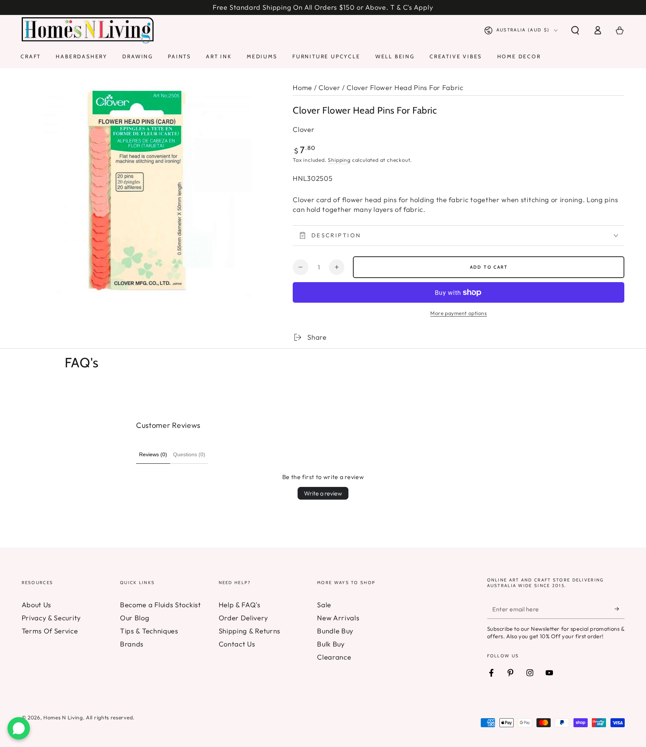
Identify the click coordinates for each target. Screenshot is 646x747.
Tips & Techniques (149, 631)
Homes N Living (63, 717)
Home (302, 87)
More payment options (458, 313)
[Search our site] (575, 30)
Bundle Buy (335, 631)
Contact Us (237, 644)
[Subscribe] (619, 608)
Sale (324, 605)
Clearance (334, 657)
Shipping (339, 160)
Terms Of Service (50, 631)
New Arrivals (338, 618)
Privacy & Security (51, 618)
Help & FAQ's (240, 605)
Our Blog (135, 618)
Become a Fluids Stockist (160, 605)
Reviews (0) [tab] (153, 454)
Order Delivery (243, 618)
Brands (132, 644)
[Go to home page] (88, 30)
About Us (37, 605)
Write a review (323, 493)
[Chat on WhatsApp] (18, 728)
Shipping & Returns (249, 631)
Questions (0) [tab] (189, 454)
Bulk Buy (331, 644)
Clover (329, 87)
